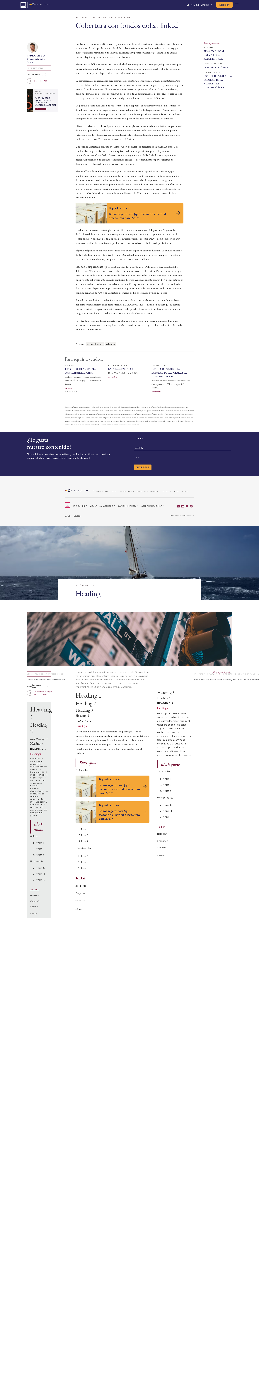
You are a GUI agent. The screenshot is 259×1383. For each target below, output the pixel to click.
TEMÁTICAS (127, 491)
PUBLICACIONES (147, 491)
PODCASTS (181, 491)
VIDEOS (166, 491)
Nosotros (77, 516)
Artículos (82, 17)
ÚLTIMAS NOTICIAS (105, 491)
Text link (34, 889)
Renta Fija (124, 17)
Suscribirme (224, 5)
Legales (67, 516)
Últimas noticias (103, 17)
